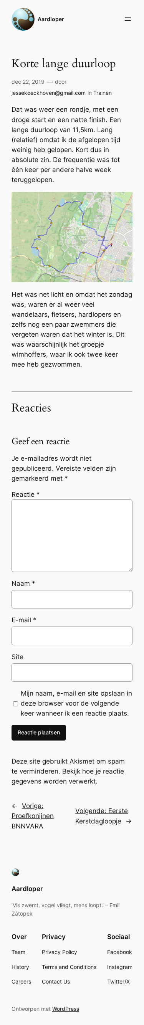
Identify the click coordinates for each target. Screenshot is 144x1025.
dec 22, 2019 (28, 81)
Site (17, 657)
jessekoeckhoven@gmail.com (49, 92)
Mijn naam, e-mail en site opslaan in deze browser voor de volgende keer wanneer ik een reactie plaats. (76, 703)
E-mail (24, 620)
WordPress (65, 1008)
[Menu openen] (127, 19)
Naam (23, 583)
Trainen (102, 92)
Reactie (26, 494)
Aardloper (51, 19)
